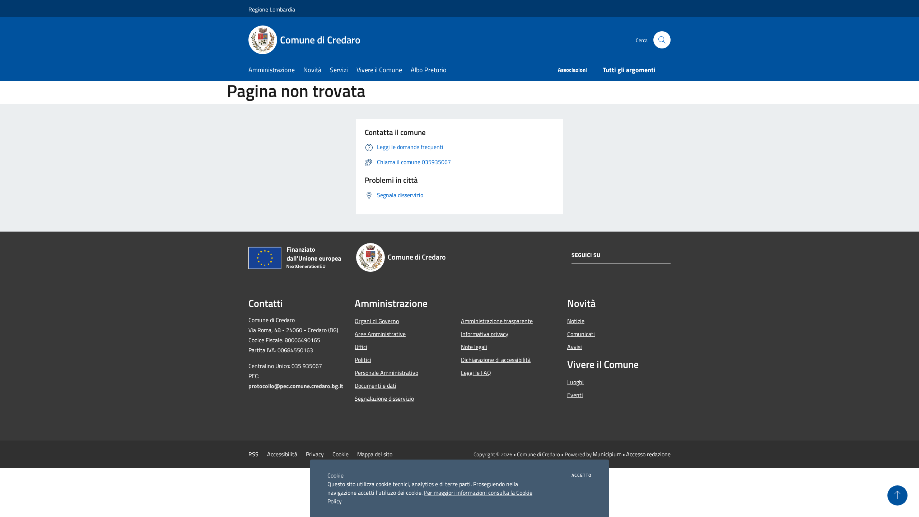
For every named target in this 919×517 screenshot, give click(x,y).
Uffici (361, 347)
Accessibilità (282, 454)
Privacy (315, 454)
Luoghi (575, 382)
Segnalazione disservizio (384, 398)
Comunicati (581, 334)
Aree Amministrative (380, 334)
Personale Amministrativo (386, 372)
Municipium (607, 454)
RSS (253, 454)
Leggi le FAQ (476, 372)
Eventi (575, 395)
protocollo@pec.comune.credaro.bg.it (295, 386)
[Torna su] (897, 495)
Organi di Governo (377, 321)
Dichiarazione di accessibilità (496, 359)
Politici (363, 359)
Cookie (340, 454)
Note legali (474, 347)
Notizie (575, 321)
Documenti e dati (375, 385)
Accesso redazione (648, 454)
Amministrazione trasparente (497, 321)
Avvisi (574, 347)
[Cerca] (662, 39)
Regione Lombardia (271, 9)
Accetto (582, 475)
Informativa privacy (484, 334)
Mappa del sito (374, 454)
